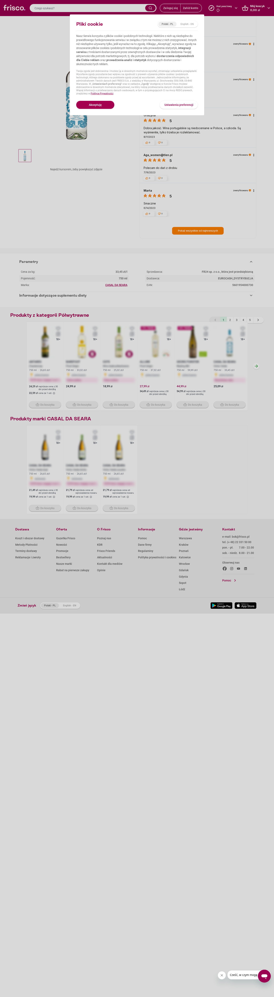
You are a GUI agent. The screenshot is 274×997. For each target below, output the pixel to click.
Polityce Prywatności (102, 93)
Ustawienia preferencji (178, 104)
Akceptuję (95, 104)
